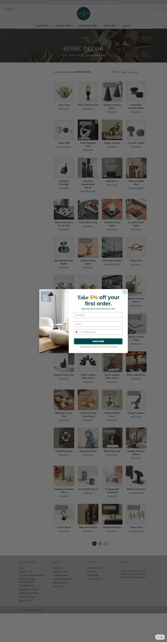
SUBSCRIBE (98, 341)
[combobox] (78, 332)
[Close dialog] (125, 292)
